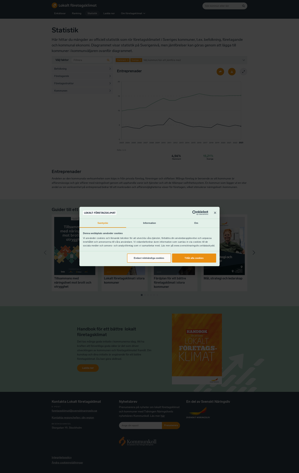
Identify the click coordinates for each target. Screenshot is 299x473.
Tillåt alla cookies (194, 258)
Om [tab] (196, 223)
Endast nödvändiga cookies (149, 258)
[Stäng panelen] (215, 213)
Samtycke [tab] (102, 223)
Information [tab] (149, 223)
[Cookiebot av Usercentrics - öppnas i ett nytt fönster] (194, 212)
